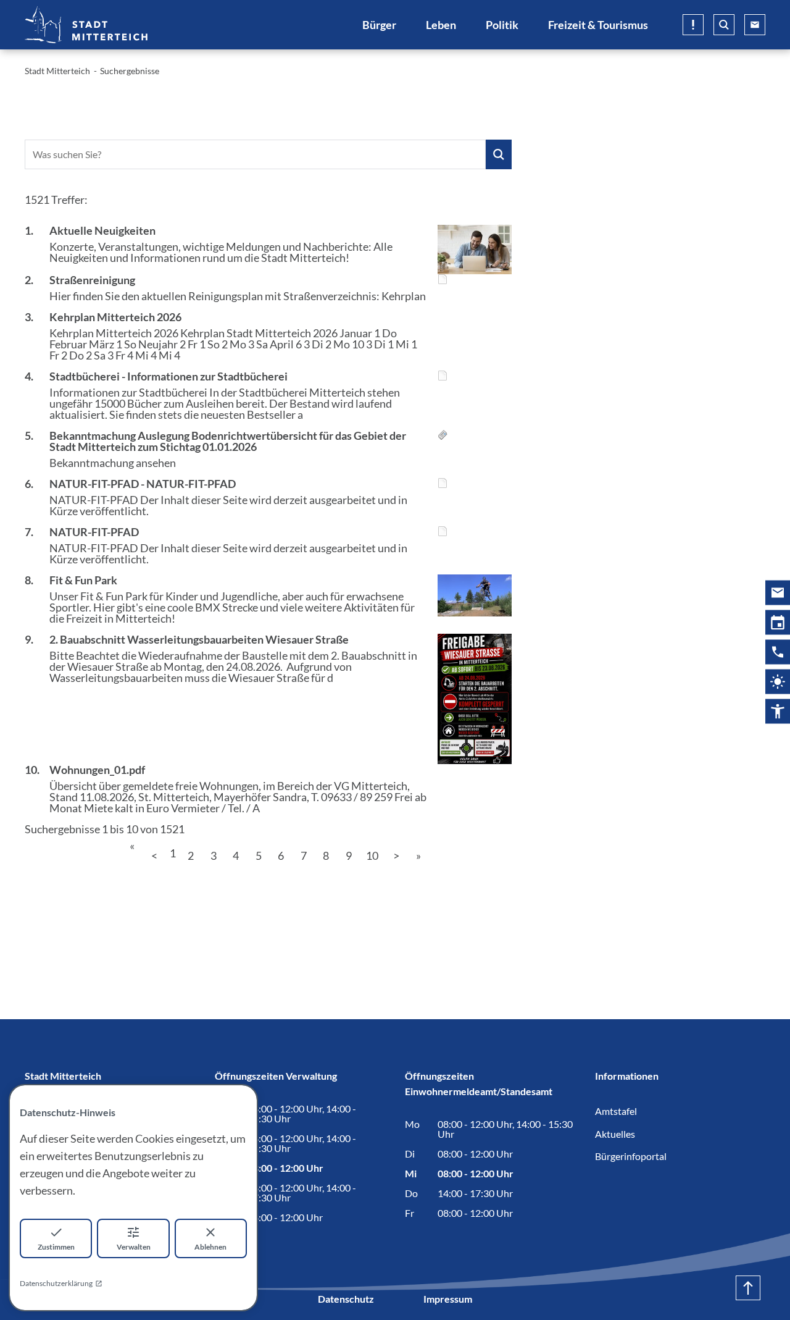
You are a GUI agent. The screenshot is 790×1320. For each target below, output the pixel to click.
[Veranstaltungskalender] (777, 622)
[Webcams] (777, 681)
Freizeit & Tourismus (598, 25)
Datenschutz (346, 1299)
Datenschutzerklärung (56, 1283)
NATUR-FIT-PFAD (94, 532)
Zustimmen (56, 1246)
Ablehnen (210, 1246)
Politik (502, 25)
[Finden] (499, 154)
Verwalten (134, 1246)
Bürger (379, 25)
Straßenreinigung (92, 280)
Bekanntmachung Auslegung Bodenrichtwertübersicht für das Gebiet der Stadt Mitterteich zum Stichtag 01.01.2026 (227, 441)
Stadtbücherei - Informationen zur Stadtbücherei (168, 376)
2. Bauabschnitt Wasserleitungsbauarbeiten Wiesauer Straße (199, 639)
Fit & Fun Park (83, 580)
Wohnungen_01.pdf (97, 769)
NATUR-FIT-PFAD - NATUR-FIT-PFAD (142, 483)
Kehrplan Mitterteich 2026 (115, 317)
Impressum (447, 1299)
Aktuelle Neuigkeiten (102, 230)
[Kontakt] (777, 651)
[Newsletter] (777, 592)
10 (372, 855)
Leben (441, 25)
